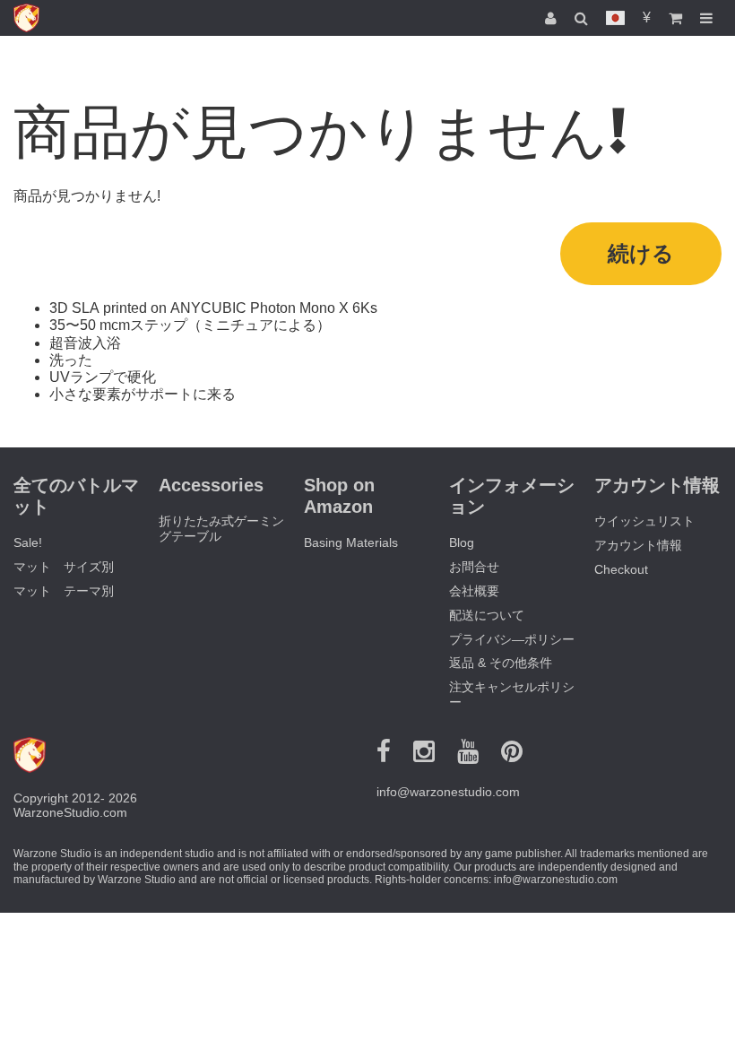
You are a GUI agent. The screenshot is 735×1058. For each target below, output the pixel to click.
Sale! (27, 542)
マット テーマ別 (63, 591)
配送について (486, 615)
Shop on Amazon (339, 495)
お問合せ (474, 566)
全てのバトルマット (76, 495)
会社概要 (474, 591)
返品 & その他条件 (500, 662)
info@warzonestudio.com (448, 792)
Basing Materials (351, 542)
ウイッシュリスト (644, 521)
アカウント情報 (638, 545)
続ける (641, 253)
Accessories (211, 485)
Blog (461, 542)
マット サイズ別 (63, 566)
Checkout (621, 569)
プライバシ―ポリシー (512, 639)
